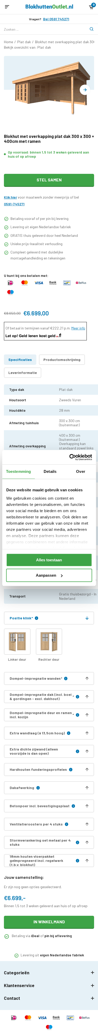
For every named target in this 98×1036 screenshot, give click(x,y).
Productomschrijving (61, 359)
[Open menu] (7, 7)
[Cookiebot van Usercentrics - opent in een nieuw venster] (70, 457)
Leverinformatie (22, 372)
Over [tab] (80, 471)
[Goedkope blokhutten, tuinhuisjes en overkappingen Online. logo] (49, 7)
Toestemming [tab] (18, 471)
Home (8, 42)
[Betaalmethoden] (10, 285)
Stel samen (49, 179)
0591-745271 (14, 204)
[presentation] (85, 90)
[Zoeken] (89, 29)
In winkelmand (49, 921)
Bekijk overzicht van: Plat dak (27, 47)
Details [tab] (50, 471)
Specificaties (20, 359)
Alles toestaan (49, 560)
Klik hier (10, 197)
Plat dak (24, 42)
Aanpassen (46, 575)
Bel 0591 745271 (56, 19)
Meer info (78, 328)
